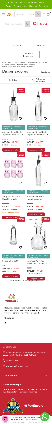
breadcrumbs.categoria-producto (20, 62)
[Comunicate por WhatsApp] (44, 416)
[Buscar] (38, 14)
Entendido (33, 419)
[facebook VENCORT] (11, 323)
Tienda (8, 6)
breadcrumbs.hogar (41, 62)
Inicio (4, 62)
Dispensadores (28, 65)
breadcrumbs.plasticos (12, 65)
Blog (25, 6)
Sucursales (43, 6)
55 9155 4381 (12, 360)
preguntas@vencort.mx (17, 366)
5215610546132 (41, 335)
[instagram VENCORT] (5, 323)
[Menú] (3, 14)
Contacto (17, 6)
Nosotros (33, 6)
